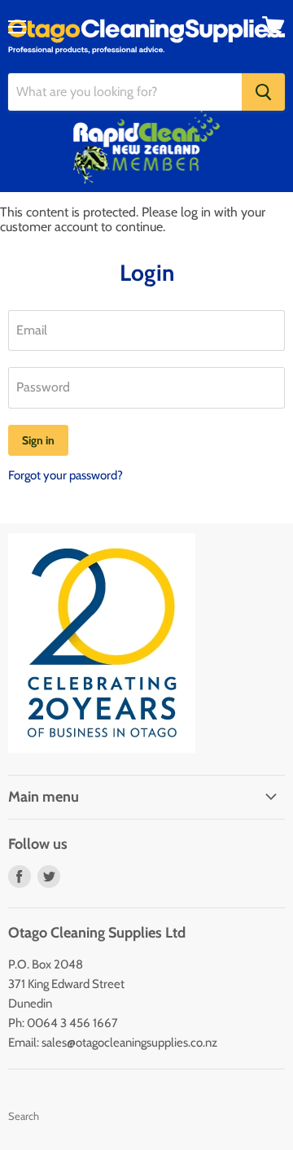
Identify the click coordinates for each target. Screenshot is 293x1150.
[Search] (263, 92)
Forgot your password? (65, 475)
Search (23, 1115)
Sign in (38, 440)
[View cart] (273, 27)
